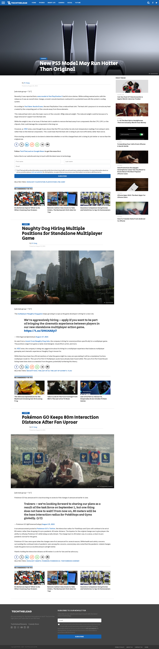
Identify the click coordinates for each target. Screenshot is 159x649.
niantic (38, 561)
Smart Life (51, 3)
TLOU (70, 371)
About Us (129, 647)
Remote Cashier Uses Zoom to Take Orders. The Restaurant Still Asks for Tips (61, 210)
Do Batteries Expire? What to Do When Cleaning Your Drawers (27, 209)
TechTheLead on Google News (32, 151)
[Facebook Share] (16, 145)
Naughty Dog (32, 371)
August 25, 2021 (48, 524)
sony (63, 182)
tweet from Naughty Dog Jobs (38, 341)
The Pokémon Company (70, 561)
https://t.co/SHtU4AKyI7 (40, 331)
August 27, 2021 (42, 337)
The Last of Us (44, 371)
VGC (25, 129)
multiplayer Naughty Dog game (30, 314)
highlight (31, 182)
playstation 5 (51, 182)
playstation (40, 182)
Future (77, 3)
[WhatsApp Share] (37, 145)
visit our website (36, 172)
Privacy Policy (119, 647)
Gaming (61, 3)
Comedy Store (33, 624)
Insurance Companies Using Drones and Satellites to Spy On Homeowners (95, 209)
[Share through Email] (42, 145)
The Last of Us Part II (58, 371)
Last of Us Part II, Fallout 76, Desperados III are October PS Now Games (93, 399)
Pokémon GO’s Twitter (46, 528)
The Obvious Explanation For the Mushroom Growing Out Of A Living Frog (28, 399)
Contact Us (138, 647)
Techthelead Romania (19, 624)
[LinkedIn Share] (27, 145)
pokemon (46, 561)
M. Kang (27, 83)
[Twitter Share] (22, 145)
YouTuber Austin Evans (33, 106)
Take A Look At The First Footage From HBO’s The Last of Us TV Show (62, 398)
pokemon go (55, 561)
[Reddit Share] (32, 145)
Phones (42, 3)
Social (69, 3)
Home (34, 3)
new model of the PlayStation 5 (50, 96)
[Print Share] (48, 145)
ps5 (59, 182)
